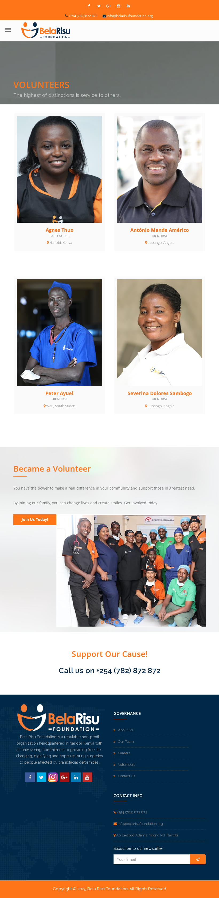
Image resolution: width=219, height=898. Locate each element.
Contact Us (126, 776)
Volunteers (126, 765)
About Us (125, 730)
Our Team (126, 742)
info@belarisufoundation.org (130, 15)
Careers (124, 753)
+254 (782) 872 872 (82, 15)
